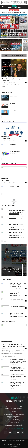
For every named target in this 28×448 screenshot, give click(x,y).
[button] (26, 7)
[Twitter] (18, 432)
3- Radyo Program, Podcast (7, 76)
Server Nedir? (13, 96)
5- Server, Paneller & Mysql (5, 99)
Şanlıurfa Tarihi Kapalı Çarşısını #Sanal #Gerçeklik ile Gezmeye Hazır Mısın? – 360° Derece (18, 285)
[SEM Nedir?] (14, 131)
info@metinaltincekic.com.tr (16, 428)
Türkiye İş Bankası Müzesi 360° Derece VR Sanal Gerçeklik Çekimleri (13, 345)
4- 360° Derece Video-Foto (13, 214)
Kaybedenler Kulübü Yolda (16, 299)
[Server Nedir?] (5, 98)
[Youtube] (22, 432)
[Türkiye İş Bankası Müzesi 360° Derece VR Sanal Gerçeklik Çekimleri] (14, 333)
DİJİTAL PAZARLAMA (20, 440)
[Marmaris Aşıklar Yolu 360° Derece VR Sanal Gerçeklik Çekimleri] (4, 227)
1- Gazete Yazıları (12, 218)
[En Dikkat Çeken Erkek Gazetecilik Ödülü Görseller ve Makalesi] (14, 26)
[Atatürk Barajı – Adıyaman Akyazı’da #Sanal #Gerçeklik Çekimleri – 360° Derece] (4, 211)
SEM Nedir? (5, 139)
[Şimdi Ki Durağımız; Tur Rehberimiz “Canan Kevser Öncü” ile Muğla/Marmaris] (14, 254)
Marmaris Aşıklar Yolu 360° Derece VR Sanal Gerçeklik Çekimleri (16, 226)
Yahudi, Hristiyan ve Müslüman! (17, 306)
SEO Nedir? (13, 144)
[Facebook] (5, 432)
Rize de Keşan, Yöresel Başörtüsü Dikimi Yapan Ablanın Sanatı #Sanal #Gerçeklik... (17, 369)
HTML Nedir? (13, 110)
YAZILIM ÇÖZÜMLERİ (9, 442)
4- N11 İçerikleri (5, 178)
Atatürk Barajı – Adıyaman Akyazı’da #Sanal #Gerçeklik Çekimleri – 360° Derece (17, 210)
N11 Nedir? (5, 181)
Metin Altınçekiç (4, 36)
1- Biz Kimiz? (4, 30)
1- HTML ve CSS (5, 114)
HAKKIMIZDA (4, 440)
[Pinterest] (14, 432)
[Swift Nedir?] (5, 105)
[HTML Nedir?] (5, 112)
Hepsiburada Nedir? (15, 186)
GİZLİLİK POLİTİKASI (19, 442)
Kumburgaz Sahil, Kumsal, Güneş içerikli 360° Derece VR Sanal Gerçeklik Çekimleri (17, 234)
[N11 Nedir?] (14, 173)
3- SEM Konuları (5, 136)
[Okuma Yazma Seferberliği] (4, 219)
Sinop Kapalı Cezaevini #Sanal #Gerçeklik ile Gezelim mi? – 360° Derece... (18, 376)
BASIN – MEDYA (12, 440)
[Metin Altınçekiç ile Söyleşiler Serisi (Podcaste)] (14, 68)
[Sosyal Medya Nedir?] (5, 153)
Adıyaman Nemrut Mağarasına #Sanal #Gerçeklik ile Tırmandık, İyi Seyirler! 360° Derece (18, 361)
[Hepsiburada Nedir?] (5, 188)
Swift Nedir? (13, 103)
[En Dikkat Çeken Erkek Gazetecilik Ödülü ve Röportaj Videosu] (11, 47)
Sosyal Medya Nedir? (15, 151)
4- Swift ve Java (4, 106)
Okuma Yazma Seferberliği (16, 217)
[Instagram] (10, 432)
